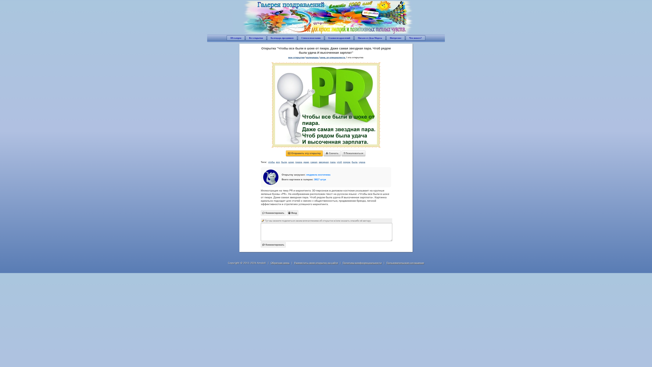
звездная (324, 162)
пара (333, 162)
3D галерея (235, 38)
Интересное (395, 38)
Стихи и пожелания (311, 38)
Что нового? (415, 38)
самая (313, 162)
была (354, 162)
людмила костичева (318, 174)
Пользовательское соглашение (405, 263)
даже (306, 162)
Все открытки (256, 38)
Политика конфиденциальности (362, 263)
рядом (346, 162)
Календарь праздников (282, 38)
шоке (291, 162)
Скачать (332, 153)
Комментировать (273, 244)
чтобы (271, 162)
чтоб (339, 162)
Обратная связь (280, 263)
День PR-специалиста (333, 57)
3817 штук (320, 179)
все (278, 162)
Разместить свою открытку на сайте (316, 263)
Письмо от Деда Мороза (370, 38)
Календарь (312, 57)
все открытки (296, 57)
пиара (298, 162)
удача (362, 162)
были (284, 162)
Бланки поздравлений (339, 38)
